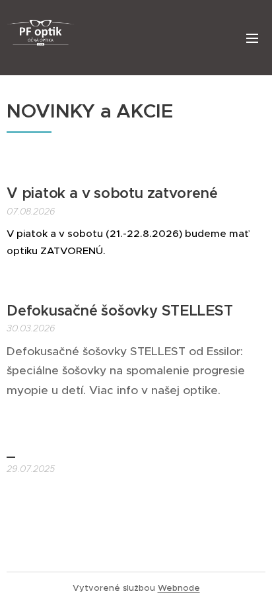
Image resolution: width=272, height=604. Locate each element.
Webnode (179, 587)
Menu (252, 37)
